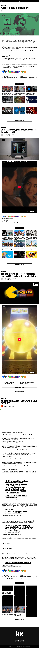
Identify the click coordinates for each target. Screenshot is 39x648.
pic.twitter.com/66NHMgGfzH (23, 562)
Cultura (11, 218)
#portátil (14, 497)
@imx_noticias (4, 478)
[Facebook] (3, 72)
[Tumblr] (16, 72)
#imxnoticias (12, 492)
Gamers (11, 74)
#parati (7, 492)
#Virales (23, 491)
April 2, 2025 (19, 515)
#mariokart (8, 495)
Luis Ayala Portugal (8, 279)
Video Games (22, 573)
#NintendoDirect (13, 530)
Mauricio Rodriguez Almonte (9, 406)
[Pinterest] (8, 72)
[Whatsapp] (10, 72)
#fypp (18, 492)
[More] (25, 72)
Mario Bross (19, 74)
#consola (24, 495)
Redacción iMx (7, 135)
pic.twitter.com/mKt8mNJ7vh (13, 513)
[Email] (23, 72)
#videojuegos (8, 497)
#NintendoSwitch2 (23, 529)
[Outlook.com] (19, 72)
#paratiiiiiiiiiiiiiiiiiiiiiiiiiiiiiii (12, 494)
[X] (5, 72)
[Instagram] (12, 72)
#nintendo (18, 495)
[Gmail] (14, 72)
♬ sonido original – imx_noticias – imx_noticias (10, 499)
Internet (14, 74)
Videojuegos (27, 573)
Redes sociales (12, 573)
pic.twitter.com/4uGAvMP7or (13, 532)
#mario (13, 495)
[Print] (21, 72)
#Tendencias (23, 494)
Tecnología (17, 573)
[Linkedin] (6, 72)
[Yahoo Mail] (18, 72)
